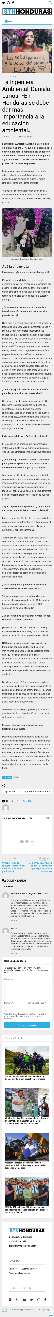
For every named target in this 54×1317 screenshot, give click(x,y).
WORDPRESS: (9, 886)
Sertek (4, 1312)
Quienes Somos (29, 1269)
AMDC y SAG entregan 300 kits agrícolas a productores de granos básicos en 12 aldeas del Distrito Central (26, 1209)
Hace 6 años (22, 929)
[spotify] (10, 1299)
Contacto (13, 1269)
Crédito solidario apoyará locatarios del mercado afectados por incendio (13, 867)
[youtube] (24, 1299)
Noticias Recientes (14, 1038)
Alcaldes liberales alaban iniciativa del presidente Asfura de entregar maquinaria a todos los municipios (26, 1165)
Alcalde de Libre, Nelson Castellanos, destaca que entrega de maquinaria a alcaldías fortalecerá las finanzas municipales (26, 1121)
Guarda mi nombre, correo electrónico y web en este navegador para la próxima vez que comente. (25, 1016)
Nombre (8, 1003)
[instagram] (8, 2)
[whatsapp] (17, 1299)
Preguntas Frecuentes (19, 1273)
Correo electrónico (37, 1003)
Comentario (10, 979)
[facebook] (13, 2)
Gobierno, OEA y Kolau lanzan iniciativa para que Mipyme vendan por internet (40, 867)
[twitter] (3, 2)
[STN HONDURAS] (27, 13)
